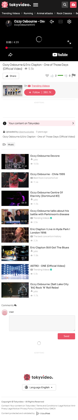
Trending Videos (11, 13)
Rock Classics (64, 13)
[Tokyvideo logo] (16, 5)
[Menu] (36, 5)
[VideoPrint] (43, 413)
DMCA (53, 408)
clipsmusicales (26, 132)
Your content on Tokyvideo (22, 405)
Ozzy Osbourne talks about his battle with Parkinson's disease (49, 212)
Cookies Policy (42, 408)
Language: (40, 387)
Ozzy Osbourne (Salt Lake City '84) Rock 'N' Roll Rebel (49, 285)
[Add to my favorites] (47, 75)
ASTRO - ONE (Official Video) (47, 265)
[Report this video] (73, 75)
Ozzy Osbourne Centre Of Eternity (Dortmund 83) (46, 194)
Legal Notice (64, 405)
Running (28, 13)
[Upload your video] (73, 5)
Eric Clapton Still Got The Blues (49, 247)
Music (11, 144)
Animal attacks (45, 13)
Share (12, 76)
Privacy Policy (27, 408)
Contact (5, 405)
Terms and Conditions (46, 405)
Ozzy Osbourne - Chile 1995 (47, 174)
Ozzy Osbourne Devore (45, 155)
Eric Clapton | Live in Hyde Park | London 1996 (50, 230)
